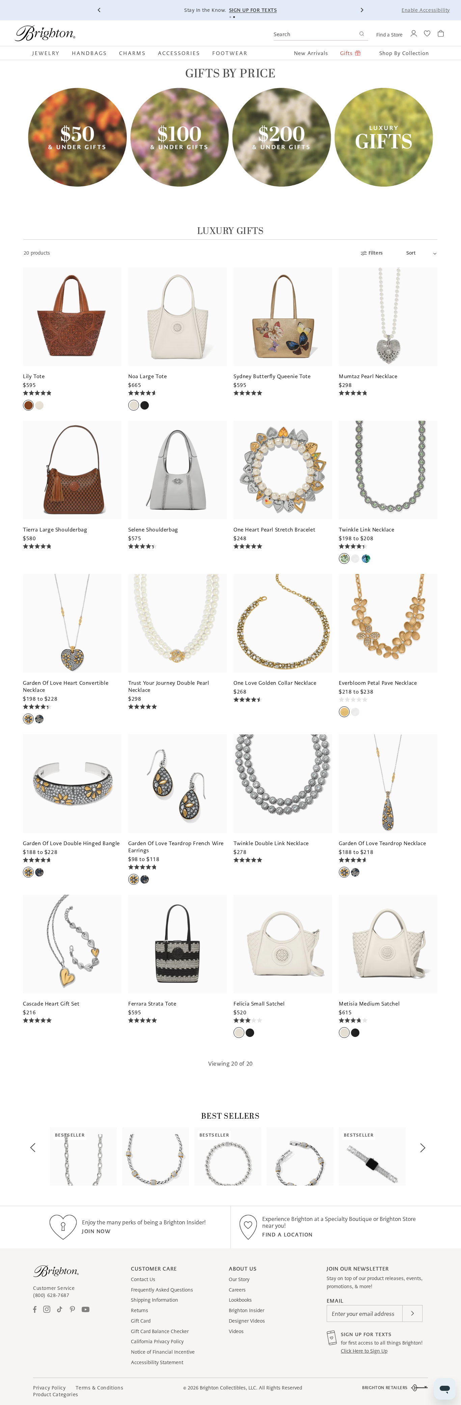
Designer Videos (247, 1321)
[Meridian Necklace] (155, 1156)
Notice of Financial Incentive (163, 1352)
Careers (237, 1290)
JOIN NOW (96, 1231)
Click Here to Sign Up (364, 1351)
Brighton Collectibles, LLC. (228, 1388)
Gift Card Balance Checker (160, 1331)
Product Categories (55, 1394)
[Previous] (99, 10)
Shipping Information (154, 1300)
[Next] (361, 10)
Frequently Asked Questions (162, 1290)
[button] (49, 53)
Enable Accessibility (426, 10)
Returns (139, 1310)
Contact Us (143, 1279)
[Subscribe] (412, 1313)
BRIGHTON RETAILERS (385, 1387)
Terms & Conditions (99, 1388)
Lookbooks (240, 1300)
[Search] (361, 35)
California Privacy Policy (157, 1341)
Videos (236, 1331)
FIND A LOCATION (287, 1234)
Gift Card (141, 1321)
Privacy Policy (49, 1388)
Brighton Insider (246, 1310)
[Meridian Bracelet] (300, 1156)
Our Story (239, 1279)
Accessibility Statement (157, 1362)
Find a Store (389, 35)
